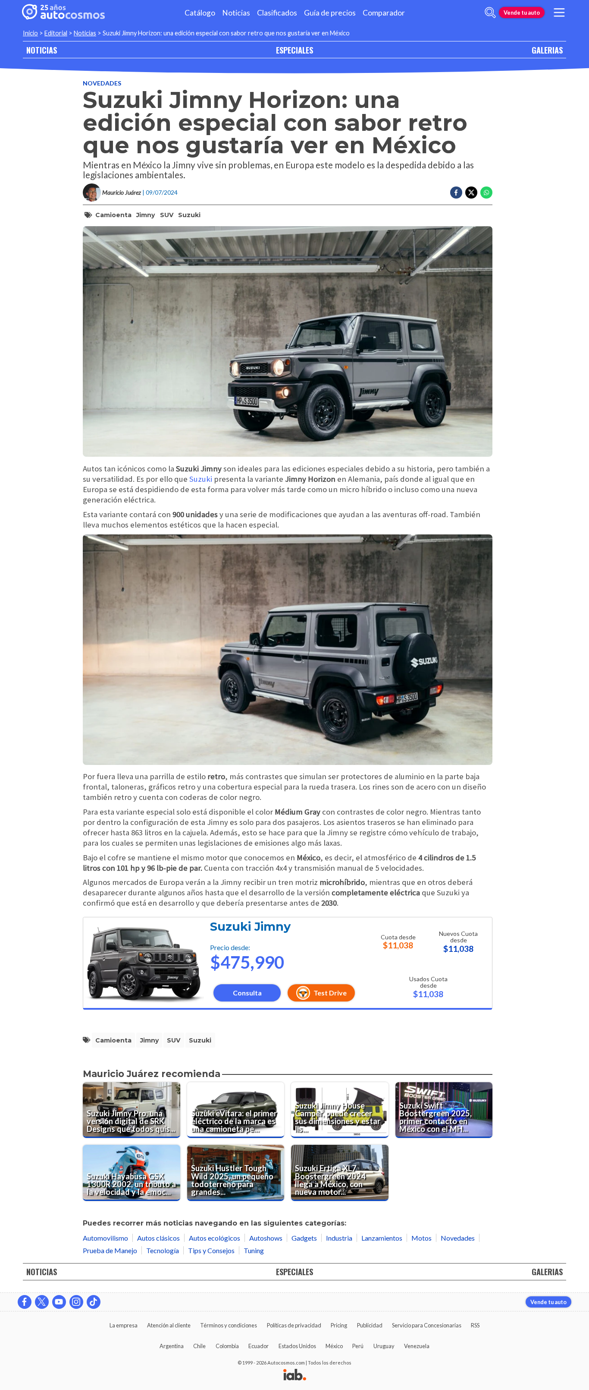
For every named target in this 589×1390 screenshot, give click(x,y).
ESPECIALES (294, 50)
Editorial (55, 33)
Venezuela (416, 1346)
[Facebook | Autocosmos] (24, 1302)
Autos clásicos (158, 1238)
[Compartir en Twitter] (471, 192)
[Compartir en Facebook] (456, 192)
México (334, 1346)
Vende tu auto (522, 12)
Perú (357, 1346)
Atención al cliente (169, 1325)
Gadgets (304, 1238)
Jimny (145, 215)
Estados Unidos (297, 1346)
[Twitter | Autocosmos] (42, 1302)
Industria (339, 1238)
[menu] (559, 12)
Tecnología (162, 1250)
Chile (199, 1346)
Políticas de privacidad (294, 1325)
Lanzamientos (381, 1238)
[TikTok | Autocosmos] (93, 1302)
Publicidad (369, 1325)
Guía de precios (330, 12)
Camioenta (113, 215)
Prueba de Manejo (110, 1250)
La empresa (124, 1325)
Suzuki (189, 215)
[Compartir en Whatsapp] (486, 192)
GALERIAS (547, 50)
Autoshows (265, 1238)
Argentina (172, 1346)
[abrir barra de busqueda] (490, 12)
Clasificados (277, 12)
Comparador (384, 12)
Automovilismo (105, 1238)
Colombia (227, 1346)
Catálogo (200, 12)
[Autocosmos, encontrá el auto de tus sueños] (63, 12)
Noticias (236, 12)
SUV (166, 215)
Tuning (254, 1250)
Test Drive (330, 993)
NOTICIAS (41, 50)
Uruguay (384, 1346)
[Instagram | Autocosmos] (76, 1302)
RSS (475, 1325)
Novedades (102, 83)
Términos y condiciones (228, 1325)
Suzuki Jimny (250, 926)
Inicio (30, 33)
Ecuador (258, 1346)
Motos (421, 1238)
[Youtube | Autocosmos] (59, 1302)
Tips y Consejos (211, 1250)
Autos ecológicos (214, 1238)
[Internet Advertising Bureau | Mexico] (294, 1375)
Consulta (247, 993)
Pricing (339, 1325)
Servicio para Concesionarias (426, 1325)
